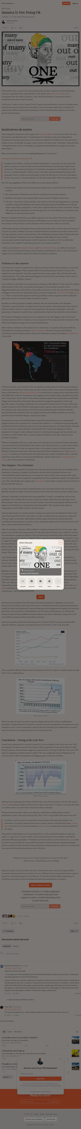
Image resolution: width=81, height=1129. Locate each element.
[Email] (40, 581)
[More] (58, 581)
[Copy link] (22, 581)
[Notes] (49, 581)
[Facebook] (31, 581)
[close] (60, 542)
